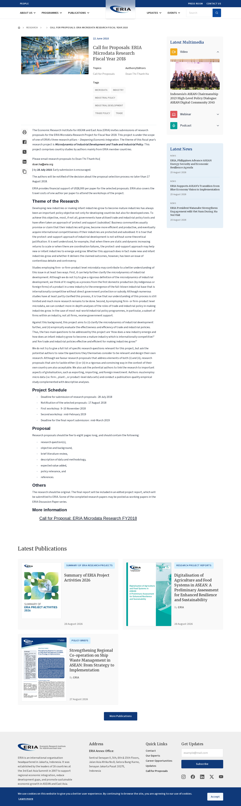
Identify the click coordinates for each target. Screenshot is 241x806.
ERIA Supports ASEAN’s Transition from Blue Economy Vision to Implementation (195, 187)
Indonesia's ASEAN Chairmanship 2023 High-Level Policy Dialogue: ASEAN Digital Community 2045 (194, 98)
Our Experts (153, 756)
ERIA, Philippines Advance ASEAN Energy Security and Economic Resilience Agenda (191, 164)
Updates (152, 13)
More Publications (121, 716)
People (24, 3)
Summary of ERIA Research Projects (89, 565)
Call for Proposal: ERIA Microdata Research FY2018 (88, 518)
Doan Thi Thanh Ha (137, 74)
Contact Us (213, 3)
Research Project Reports (194, 565)
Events (172, 13)
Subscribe (202, 764)
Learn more (26, 799)
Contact (151, 751)
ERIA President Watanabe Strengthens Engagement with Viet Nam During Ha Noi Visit (194, 211)
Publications (77, 13)
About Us (26, 13)
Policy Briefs (80, 640)
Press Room (195, 3)
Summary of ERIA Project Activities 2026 (86, 577)
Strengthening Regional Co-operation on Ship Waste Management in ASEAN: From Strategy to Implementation (92, 660)
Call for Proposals (104, 74)
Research (32, 27)
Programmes (50, 13)
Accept (215, 797)
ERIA (181, 607)
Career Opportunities (159, 761)
